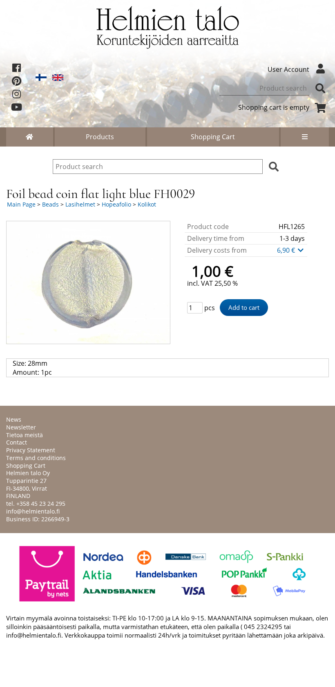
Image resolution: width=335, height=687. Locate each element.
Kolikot (147, 204)
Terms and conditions (36, 458)
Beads (50, 204)
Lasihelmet (80, 204)
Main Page (21, 204)
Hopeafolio (116, 204)
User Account (288, 69)
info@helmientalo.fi (33, 511)
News (13, 419)
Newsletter (21, 427)
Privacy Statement (30, 450)
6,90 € (287, 250)
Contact (16, 442)
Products (100, 136)
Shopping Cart (213, 136)
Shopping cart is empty (273, 107)
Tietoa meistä (24, 435)
